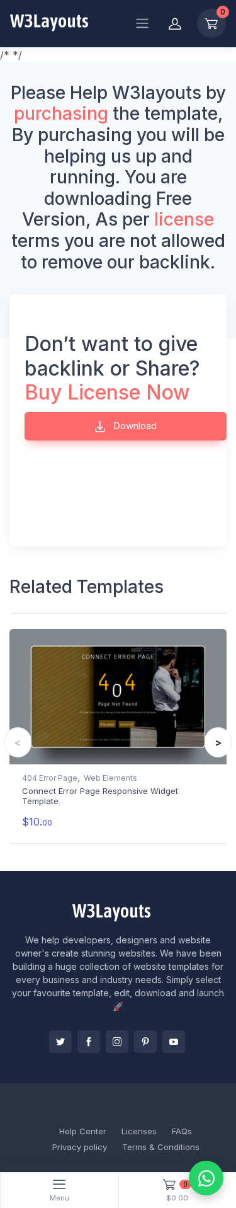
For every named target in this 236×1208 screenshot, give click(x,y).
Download (134, 426)
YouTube (173, 1041)
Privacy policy (79, 1147)
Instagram (117, 1041)
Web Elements (110, 778)
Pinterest (145, 1041)
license (184, 219)
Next (218, 742)
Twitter (60, 1041)
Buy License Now (107, 392)
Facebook (88, 1041)
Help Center (82, 1131)
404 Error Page (49, 778)
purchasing (61, 113)
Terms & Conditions (160, 1147)
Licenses (139, 1131)
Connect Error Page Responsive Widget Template (100, 796)
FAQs (182, 1131)
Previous (17, 742)
